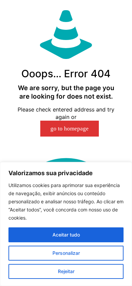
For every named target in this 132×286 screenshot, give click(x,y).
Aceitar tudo (66, 235)
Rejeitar (66, 271)
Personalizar (66, 253)
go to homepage (69, 128)
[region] (66, 224)
